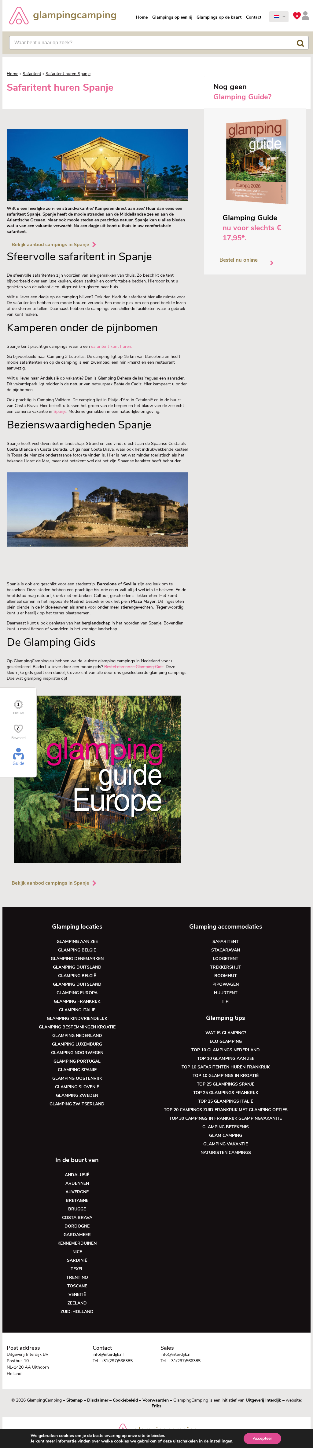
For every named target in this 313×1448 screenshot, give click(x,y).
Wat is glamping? (225, 1033)
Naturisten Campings (226, 1152)
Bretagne (77, 1200)
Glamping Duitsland (77, 967)
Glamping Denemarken (77, 959)
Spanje (59, 411)
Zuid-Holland (77, 1312)
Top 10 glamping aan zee (225, 1058)
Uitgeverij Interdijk (263, 1400)
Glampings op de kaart (219, 17)
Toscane (77, 1286)
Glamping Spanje (77, 1070)
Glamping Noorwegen (77, 1053)
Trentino (77, 1277)
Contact (253, 17)
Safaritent (32, 74)
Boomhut (225, 976)
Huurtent (226, 993)
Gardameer (77, 1235)
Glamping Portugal (77, 1061)
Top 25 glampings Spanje (225, 1084)
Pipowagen (225, 984)
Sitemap (74, 1400)
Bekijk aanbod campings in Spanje (50, 244)
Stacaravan (225, 950)
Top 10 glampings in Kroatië (226, 1076)
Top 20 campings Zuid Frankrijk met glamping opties (226, 1110)
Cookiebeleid (125, 1400)
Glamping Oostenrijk (77, 1078)
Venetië (77, 1294)
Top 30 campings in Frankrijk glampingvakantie (225, 1118)
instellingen (221, 1441)
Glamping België (77, 950)
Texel (77, 1269)
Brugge (77, 1209)
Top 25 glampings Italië (225, 1101)
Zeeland (77, 1303)
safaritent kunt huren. (111, 346)
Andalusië (77, 1175)
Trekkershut (225, 967)
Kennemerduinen (77, 1243)
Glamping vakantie (225, 1144)
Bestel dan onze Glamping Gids (134, 667)
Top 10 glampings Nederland (225, 1050)
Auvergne (77, 1192)
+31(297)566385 (117, 1361)
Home (142, 17)
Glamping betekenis (225, 1127)
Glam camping (225, 1135)
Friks (156, 1406)
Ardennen (77, 1183)
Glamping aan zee (77, 941)
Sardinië (77, 1260)
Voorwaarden (155, 1400)
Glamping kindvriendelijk (77, 1018)
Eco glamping (226, 1041)
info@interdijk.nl (108, 1354)
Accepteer (262, 1438)
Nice (77, 1252)
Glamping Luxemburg (77, 1044)
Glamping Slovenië (77, 1087)
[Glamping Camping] (62, 16)
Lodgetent (225, 959)
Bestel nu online (238, 260)
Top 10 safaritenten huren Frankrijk (226, 1067)
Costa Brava (77, 1218)
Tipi (226, 1001)
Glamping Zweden (77, 1095)
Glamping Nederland (77, 1036)
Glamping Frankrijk (77, 1001)
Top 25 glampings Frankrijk (225, 1093)
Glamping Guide (250, 218)
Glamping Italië (77, 1010)
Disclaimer (97, 1400)
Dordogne (77, 1226)
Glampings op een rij (172, 17)
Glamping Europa (77, 993)
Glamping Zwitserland (77, 1104)
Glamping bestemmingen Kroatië (77, 1027)
